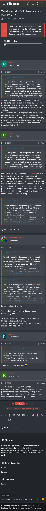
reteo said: (7, 280)
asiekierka (7, 19)
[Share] (38, 72)
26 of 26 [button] (29, 404)
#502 (43, 143)
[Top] (40, 499)
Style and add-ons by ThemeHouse (27, 508)
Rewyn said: (8, 201)
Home (3, 468)
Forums (4, 472)
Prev (21, 404)
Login (3, 484)
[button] (3, 3)
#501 (43, 72)
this (33, 174)
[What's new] (37, 3)
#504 (43, 344)
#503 (43, 247)
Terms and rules (8, 499)
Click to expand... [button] (23, 222)
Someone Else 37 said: (12, 77)
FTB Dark (5, 495)
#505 (43, 383)
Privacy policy (21, 499)
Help (30, 499)
